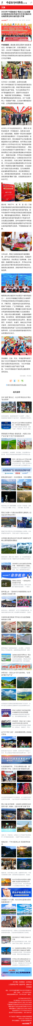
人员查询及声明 (13, 984)
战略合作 (29, 984)
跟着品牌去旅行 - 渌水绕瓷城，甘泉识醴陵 (16, 477)
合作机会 (29, 982)
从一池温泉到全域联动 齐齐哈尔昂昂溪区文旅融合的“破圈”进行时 (22, 950)
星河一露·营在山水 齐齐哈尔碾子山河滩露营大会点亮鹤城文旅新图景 (21, 461)
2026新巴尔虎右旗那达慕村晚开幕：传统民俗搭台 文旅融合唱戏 (21, 566)
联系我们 (22, 982)
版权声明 (22, 984)
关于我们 (15, 982)
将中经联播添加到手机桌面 (16, 385)
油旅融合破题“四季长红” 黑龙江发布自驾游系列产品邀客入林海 (21, 657)
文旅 (3, 7)
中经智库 (29, 987)
